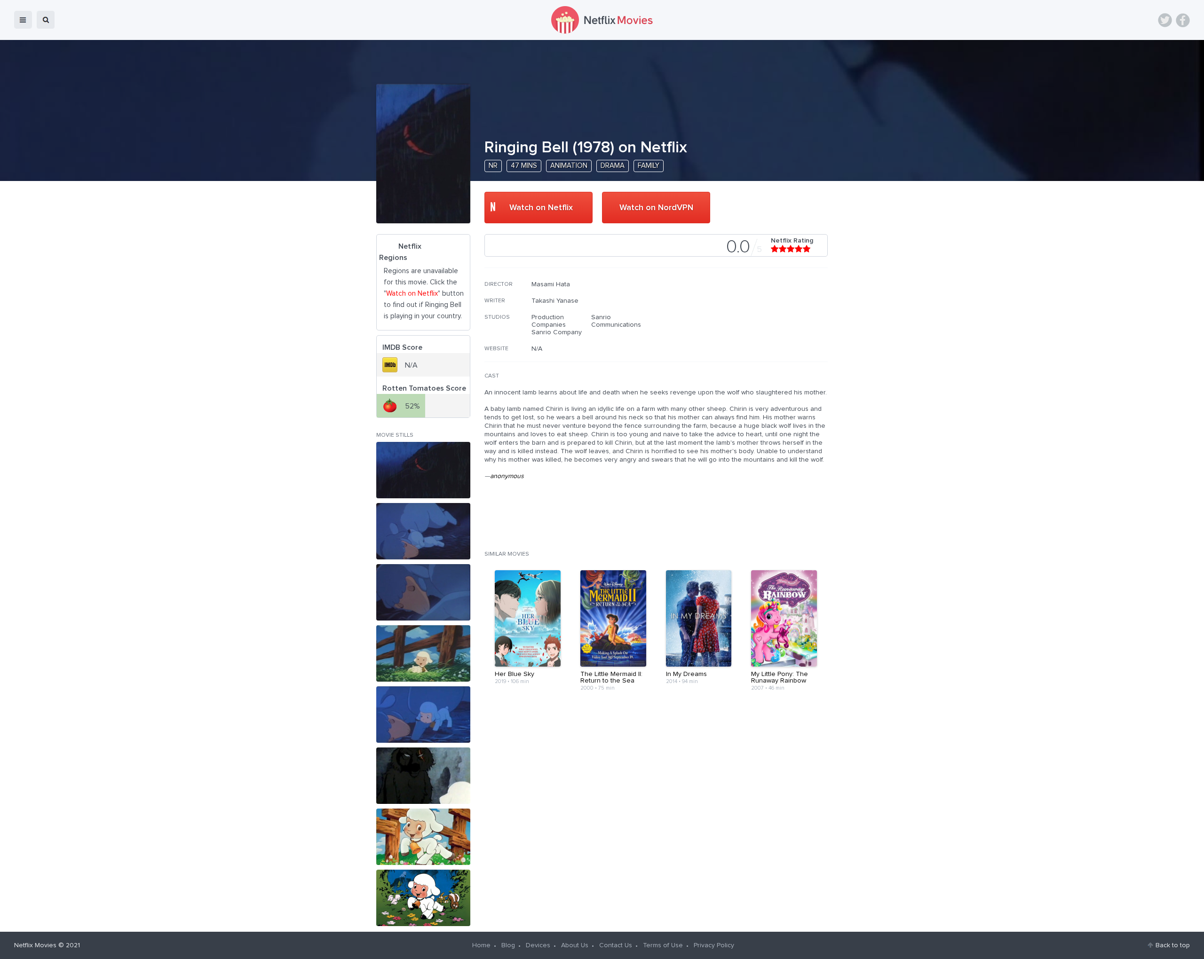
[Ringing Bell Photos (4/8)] (423, 653)
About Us (574, 945)
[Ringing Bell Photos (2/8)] (423, 531)
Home (481, 945)
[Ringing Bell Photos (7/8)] (423, 837)
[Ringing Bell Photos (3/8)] (423, 592)
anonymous (507, 476)
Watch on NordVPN (656, 208)
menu (23, 20)
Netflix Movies (35, 945)
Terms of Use (663, 945)
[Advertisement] (757, 341)
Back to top (1173, 945)
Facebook (1183, 20)
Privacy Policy (714, 945)
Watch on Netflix (541, 208)
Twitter (1165, 20)
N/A (536, 349)
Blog (508, 945)
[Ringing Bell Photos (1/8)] (423, 470)
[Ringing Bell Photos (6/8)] (423, 775)
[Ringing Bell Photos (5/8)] (423, 714)
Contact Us (615, 945)
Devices (538, 945)
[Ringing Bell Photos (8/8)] (423, 898)
